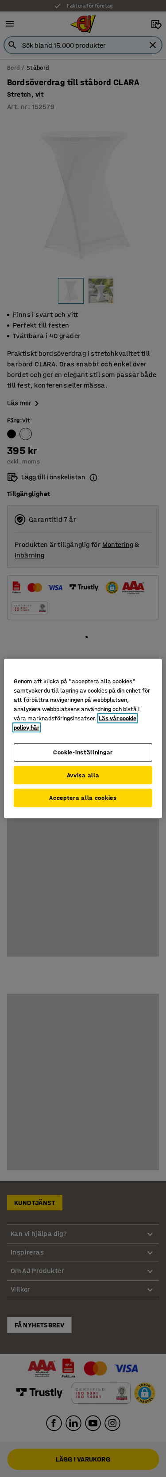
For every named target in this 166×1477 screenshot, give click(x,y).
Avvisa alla (83, 775)
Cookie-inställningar (83, 752)
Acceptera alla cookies (82, 798)
